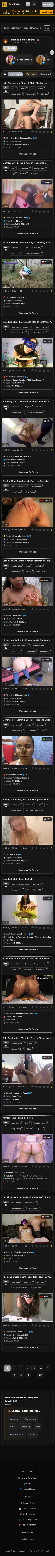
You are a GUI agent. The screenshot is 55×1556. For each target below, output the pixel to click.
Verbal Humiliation (18, 333)
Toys (13, 174)
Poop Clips (15, 1282)
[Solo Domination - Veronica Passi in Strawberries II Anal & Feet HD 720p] (27, 1069)
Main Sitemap (27, 1539)
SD (14, 1020)
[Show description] (9, 132)
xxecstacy (14, 854)
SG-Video (16, 619)
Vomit (32, 1434)
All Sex (25, 248)
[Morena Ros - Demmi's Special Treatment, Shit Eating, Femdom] (27, 750)
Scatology (40, 725)
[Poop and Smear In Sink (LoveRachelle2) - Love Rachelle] (27, 1307)
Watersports (33, 1208)
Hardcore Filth (38, 646)
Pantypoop (35, 174)
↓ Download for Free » (27, 154)
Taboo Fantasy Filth (34, 890)
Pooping (32, 1043)
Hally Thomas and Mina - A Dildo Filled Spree (25, 83)
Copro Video (16, 253)
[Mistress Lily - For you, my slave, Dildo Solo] (27, 193)
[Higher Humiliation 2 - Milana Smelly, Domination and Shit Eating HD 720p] (27, 671)
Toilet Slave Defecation (20, 884)
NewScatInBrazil (20, 778)
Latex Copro (16, 1123)
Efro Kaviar (29, 805)
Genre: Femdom (20, 380)
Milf (12, 168)
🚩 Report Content (27, 1525)
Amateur (14, 1419)
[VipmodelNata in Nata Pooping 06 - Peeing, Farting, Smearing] (27, 273)
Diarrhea (23, 174)
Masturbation (16, 94)
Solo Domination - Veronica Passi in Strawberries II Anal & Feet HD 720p (27, 1038)
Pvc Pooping (16, 725)
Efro (47, 805)
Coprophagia (45, 651)
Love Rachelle (18, 377)
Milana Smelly (21, 695)
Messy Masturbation (33, 253)
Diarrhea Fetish (39, 168)
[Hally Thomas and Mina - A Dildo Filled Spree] (27, 114)
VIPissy (18, 141)
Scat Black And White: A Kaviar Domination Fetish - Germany (27, 560)
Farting (28, 571)
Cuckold (29, 1129)
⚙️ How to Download (27, 1478)
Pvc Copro (37, 884)
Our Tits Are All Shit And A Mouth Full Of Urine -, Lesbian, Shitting (27, 1197)
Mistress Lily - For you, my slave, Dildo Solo (24, 163)
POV (20, 383)
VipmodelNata (16, 297)
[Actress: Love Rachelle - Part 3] (27, 1148)
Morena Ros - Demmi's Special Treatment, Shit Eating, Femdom (27, 719)
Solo (15, 383)
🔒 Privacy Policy (27, 1503)
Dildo (13, 89)
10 (28, 1375)
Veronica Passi (21, 1093)
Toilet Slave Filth (41, 327)
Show (47, 28)
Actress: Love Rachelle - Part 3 (18, 1117)
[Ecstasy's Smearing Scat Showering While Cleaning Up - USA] (27, 830)
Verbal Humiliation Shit (19, 646)
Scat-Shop (16, 221)
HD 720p (19, 463)
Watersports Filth (17, 1208)
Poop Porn (40, 407)
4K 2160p (16, 386)
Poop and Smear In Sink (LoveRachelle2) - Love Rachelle (27, 1277)
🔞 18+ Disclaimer (27, 1514)
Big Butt (28, 407)
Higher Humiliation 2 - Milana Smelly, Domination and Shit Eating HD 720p (27, 640)
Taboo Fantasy (16, 731)
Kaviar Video (17, 615)
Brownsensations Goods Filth (36, 964)
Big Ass (39, 1129)
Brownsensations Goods (24, 1013)
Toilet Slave (40, 571)
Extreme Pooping (17, 1043)
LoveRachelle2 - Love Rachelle (18, 879)
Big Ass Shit (31, 731)
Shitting (31, 380)
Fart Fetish (39, 566)
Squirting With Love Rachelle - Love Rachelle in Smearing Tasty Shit (27, 401)
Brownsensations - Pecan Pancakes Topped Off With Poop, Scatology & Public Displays (27, 958)
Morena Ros (17, 775)
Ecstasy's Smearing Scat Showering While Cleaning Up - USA (27, 799)
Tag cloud (31, 74)
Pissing (41, 89)
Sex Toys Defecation (19, 1288)
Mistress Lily (20, 218)
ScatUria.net (15, 74)
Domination (30, 1419)
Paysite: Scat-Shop (23, 1252)
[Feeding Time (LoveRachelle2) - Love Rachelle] (27, 512)
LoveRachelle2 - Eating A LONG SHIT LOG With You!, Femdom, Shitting (27, 322)
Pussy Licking (31, 94)
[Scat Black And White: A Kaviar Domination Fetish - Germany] (27, 591)
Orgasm (23, 89)
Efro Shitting (16, 1203)
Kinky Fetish (16, 407)
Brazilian (29, 725)
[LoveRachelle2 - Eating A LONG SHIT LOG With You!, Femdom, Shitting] (27, 352)
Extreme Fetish (16, 412)
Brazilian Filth (16, 566)
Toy (32, 89)
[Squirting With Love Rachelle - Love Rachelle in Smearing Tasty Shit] (27, 432)
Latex (43, 731)
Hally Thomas (21, 138)
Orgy (28, 566)
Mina (30, 138)
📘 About (27, 1483)
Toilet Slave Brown (39, 1123)
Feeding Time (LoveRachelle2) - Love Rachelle (26, 481)
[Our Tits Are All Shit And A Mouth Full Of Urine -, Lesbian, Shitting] (27, 1228)
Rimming (44, 94)
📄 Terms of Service (28, 1508)
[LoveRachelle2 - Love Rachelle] (27, 910)
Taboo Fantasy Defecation (21, 327)
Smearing (7, 383)
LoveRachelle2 (17, 459)
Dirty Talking (16, 1129)
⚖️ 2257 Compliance (27, 1519)
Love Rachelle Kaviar (37, 333)
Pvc (26, 1123)
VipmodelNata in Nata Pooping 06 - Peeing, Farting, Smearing (27, 242)
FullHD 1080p (21, 144)
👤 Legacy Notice (27, 1489)
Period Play (36, 248)
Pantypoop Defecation (34, 810)
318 (40, 1375)
